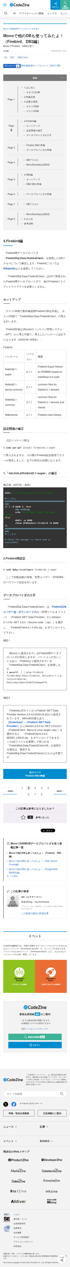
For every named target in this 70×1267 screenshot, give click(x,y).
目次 (35, 77)
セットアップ (33, 125)
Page (11, 99)
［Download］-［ (17, 722)
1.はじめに (29, 87)
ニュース (8, 1126)
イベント (8, 1141)
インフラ (52, 13)
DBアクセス (32, 159)
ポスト (49, 830)
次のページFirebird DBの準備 (35, 774)
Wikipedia (9, 268)
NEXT (59, 791)
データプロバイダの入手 (38, 135)
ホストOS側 (32, 106)
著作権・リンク (20, 1218)
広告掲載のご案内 (52, 1113)
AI (14, 13)
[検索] (5, 13)
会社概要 (17, 1232)
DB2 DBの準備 (33, 184)
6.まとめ (28, 218)
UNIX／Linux (23, 57)
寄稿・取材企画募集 (19, 1113)
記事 (42, 1126)
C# (6, 57)
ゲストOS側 (32, 111)
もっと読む (12, 875)
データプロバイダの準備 (38, 149)
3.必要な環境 (30, 101)
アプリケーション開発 (31, 13)
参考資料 (28, 223)
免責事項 (17, 1228)
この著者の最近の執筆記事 (35, 913)
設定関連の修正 (34, 130)
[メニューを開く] (5, 5)
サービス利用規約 (21, 1237)
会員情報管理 (19, 1223)
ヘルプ (16, 1214)
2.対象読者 (29, 96)
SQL (12, 57)
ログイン (37, 1045)
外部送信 (17, 1246)
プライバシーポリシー (23, 1241)
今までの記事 (33, 92)
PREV (10, 791)
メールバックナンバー (37, 1028)
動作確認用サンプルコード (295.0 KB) (40, 65)
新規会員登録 (36, 1036)
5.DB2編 (28, 174)
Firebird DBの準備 (35, 145)
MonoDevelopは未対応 (38, 164)
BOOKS (44, 1141)
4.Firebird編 (30, 121)
